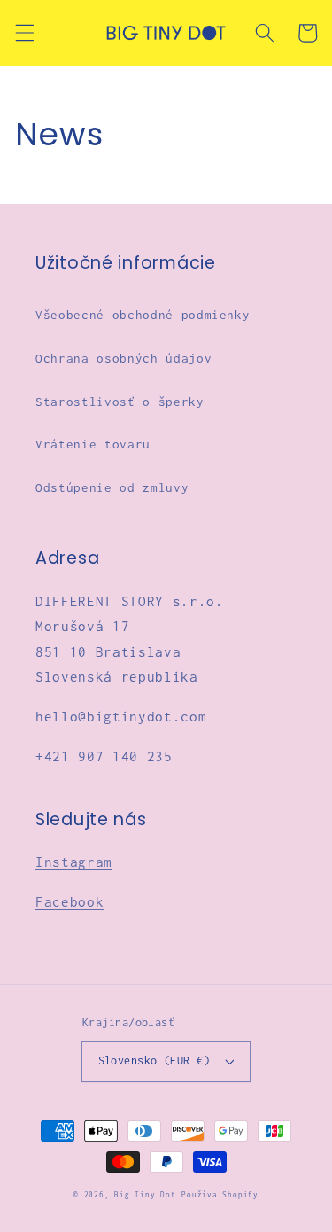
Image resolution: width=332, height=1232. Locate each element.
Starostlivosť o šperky (120, 401)
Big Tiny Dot (144, 1194)
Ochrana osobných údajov (123, 358)
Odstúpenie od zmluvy (112, 487)
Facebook (69, 901)
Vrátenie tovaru (93, 444)
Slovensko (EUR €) (154, 1060)
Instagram (73, 861)
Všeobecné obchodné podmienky (142, 315)
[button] (24, 33)
